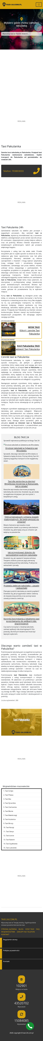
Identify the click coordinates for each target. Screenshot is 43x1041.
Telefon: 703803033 (13, 170)
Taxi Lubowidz (11, 848)
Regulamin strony (10, 939)
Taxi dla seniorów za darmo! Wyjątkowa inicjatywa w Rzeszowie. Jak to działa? (21, 484)
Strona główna (9, 929)
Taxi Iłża (8, 799)
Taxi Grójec (9, 791)
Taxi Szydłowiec (12, 844)
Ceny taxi (29, 929)
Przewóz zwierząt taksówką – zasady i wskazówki (21, 586)
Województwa (8, 932)
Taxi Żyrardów (10, 803)
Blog (21, 929)
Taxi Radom (10, 840)
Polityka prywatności (11, 950)
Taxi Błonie (9, 811)
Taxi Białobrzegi (11, 815)
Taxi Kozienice (10, 819)
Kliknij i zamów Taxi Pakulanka (30, 330)
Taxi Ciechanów (11, 807)
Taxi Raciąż (10, 827)
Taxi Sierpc (10, 831)
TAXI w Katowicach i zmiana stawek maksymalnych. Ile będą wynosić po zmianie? (21, 519)
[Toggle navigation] (39, 4)
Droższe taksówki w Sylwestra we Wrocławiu (21, 449)
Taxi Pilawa (9, 795)
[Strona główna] (12, 4)
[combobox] (21, 34)
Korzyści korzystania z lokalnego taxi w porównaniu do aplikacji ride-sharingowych (21, 621)
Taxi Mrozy (9, 823)
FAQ (38, 929)
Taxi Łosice (10, 835)
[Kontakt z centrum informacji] (30, 1026)
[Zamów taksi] (36, 172)
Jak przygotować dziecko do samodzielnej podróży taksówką (21, 553)
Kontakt (5, 934)
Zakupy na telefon (26, 932)
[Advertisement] (21, 75)
